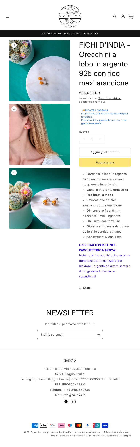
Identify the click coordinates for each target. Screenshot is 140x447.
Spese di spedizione (109, 98)
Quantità (84, 131)
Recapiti (126, 435)
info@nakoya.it (74, 395)
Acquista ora (105, 162)
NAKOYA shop (41, 432)
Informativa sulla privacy (117, 432)
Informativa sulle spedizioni (103, 435)
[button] (8, 16)
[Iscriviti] (99, 334)
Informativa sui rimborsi (88, 432)
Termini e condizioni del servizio (67, 435)
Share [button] (87, 287)
